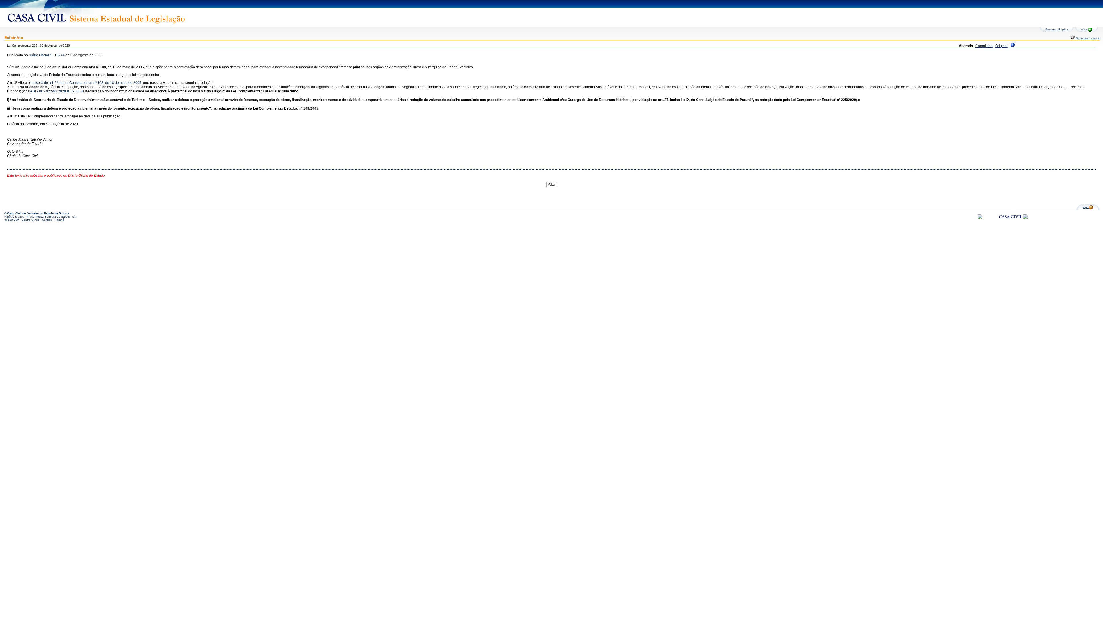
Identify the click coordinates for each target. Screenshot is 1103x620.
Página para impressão (1087, 38)
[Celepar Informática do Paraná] (980, 218)
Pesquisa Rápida (1056, 29)
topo (1086, 207)
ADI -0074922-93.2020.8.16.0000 (56, 91)
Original (1001, 46)
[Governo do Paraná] (1025, 218)
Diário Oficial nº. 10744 (47, 55)
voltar (1084, 29)
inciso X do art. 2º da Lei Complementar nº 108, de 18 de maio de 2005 (85, 83)
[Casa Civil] (1010, 222)
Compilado (984, 46)
